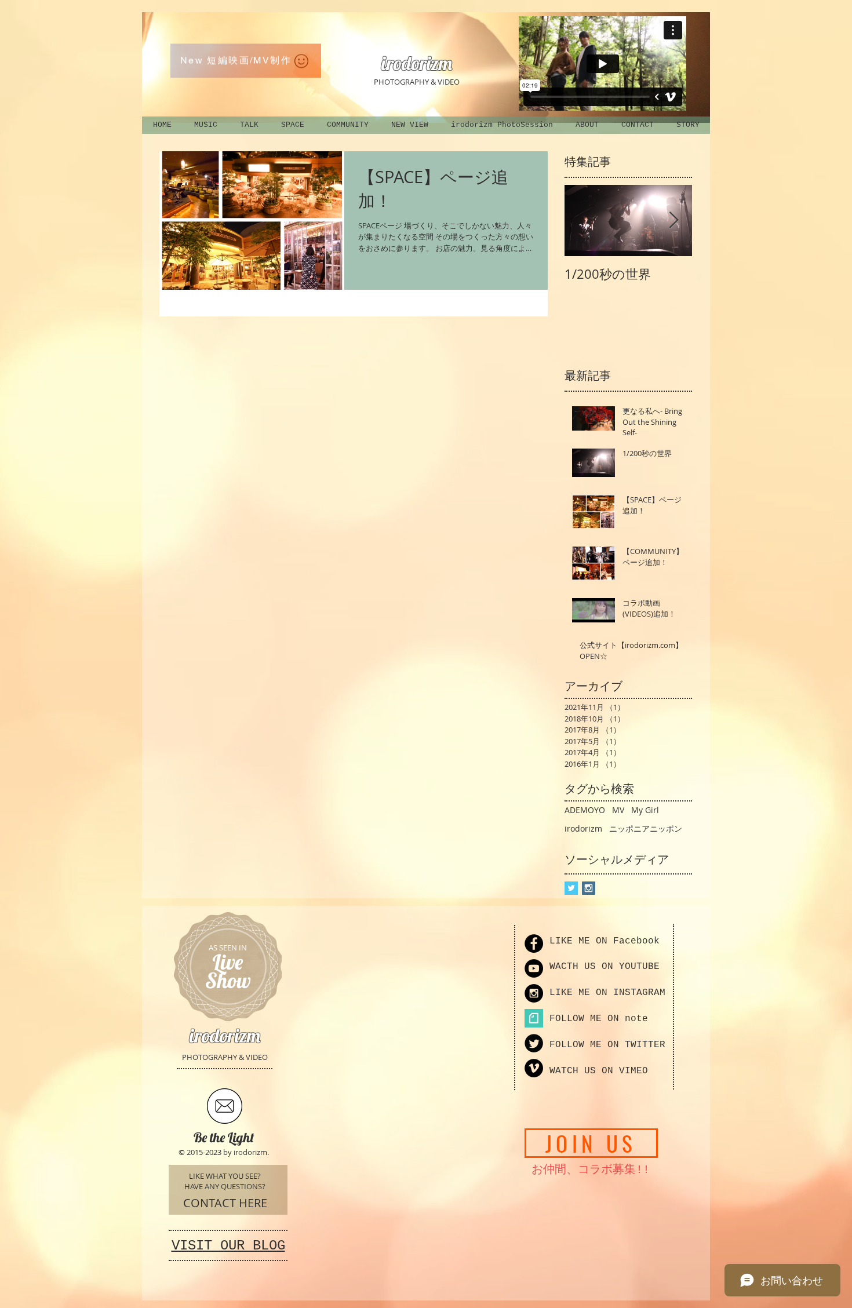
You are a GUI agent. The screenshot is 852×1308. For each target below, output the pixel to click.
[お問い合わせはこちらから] (224, 1106)
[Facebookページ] (534, 943)
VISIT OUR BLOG (228, 1246)
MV (618, 809)
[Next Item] (673, 220)
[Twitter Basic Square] (571, 888)
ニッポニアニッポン (645, 828)
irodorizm (583, 828)
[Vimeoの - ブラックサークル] (534, 1068)
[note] (534, 1018)
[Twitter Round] (534, 1043)
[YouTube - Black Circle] (534, 968)
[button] (245, 56)
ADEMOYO (585, 809)
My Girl (645, 809)
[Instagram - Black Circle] (534, 993)
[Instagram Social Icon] (588, 888)
